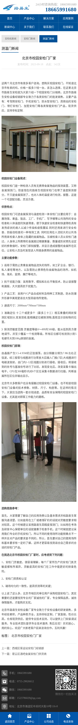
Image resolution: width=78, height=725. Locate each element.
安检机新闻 (10, 38)
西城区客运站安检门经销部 (28, 648)
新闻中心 (9, 27)
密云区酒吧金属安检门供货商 (29, 654)
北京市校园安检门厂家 (26, 635)
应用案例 (68, 18)
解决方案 (48, 18)
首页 (9, 18)
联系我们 (48, 27)
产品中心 (29, 18)
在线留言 (68, 27)
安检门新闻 (29, 38)
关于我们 (29, 27)
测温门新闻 (48, 38)
